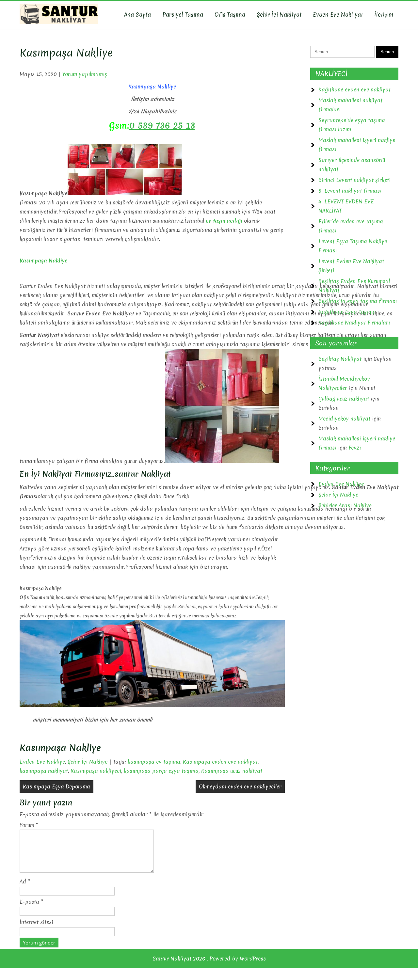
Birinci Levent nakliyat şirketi (354, 179)
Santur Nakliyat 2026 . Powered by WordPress (209, 958)
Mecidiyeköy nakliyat (344, 418)
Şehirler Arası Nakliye (345, 505)
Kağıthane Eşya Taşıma (347, 311)
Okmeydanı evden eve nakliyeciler (240, 786)
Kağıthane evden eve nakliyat (354, 89)
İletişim (384, 14)
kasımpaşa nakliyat (44, 770)
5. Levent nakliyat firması (349, 190)
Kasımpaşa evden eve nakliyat (220, 761)
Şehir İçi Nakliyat (279, 14)
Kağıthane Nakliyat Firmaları (354, 322)
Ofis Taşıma (230, 14)
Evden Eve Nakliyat (338, 14)
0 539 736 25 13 (162, 125)
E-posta (31, 901)
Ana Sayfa (137, 14)
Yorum (29, 825)
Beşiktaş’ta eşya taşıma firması (357, 301)
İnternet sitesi (36, 922)
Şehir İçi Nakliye (87, 761)
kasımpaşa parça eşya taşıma (161, 770)
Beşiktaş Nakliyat (340, 358)
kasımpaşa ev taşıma (154, 761)
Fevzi (354, 447)
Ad (25, 881)
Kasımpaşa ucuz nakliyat (231, 770)
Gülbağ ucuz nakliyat (343, 398)
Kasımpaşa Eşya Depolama (56, 786)
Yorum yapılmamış (84, 74)
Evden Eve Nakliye (42, 761)
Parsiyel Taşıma (182, 14)
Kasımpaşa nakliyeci (96, 770)
